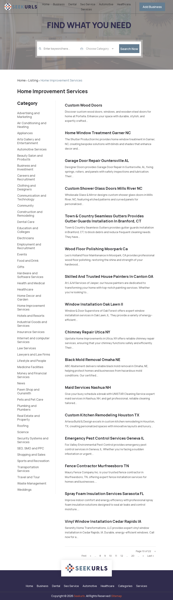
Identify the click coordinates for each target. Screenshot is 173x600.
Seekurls (79, 596)
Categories (125, 586)
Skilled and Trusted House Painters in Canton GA (109, 276)
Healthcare (124, 4)
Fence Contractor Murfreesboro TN (97, 465)
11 (116, 555)
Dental (72, 4)
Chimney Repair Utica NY (87, 332)
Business (59, 4)
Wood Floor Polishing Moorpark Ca (96, 248)
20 (132, 555)
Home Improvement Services (61, 80)
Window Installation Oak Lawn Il (94, 304)
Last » (150, 555)
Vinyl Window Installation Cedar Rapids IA (103, 521)
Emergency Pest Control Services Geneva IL (104, 438)
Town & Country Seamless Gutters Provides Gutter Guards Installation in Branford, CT (104, 218)
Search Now (129, 49)
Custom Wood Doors (83, 105)
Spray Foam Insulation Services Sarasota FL (104, 493)
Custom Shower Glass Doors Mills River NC (103, 188)
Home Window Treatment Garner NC (98, 132)
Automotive (106, 4)
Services (86, 9)
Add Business (152, 7)
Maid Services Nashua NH (88, 387)
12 (121, 555)
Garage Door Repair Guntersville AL (97, 160)
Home (46, 4)
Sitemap (117, 596)
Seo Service (87, 4)
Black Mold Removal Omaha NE (92, 359)
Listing (33, 80)
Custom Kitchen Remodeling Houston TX (102, 415)
